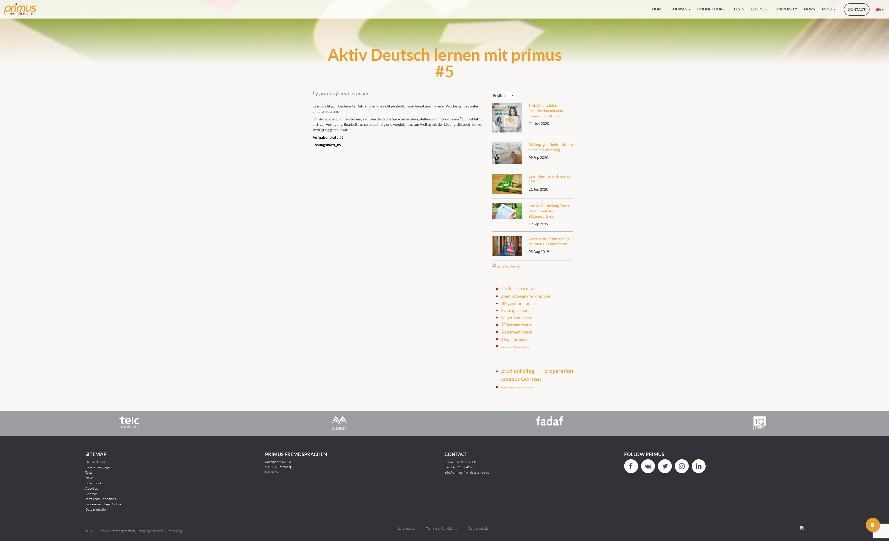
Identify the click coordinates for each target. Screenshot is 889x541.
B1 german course (516, 317)
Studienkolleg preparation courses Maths (517, 388)
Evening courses (515, 310)
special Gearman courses (526, 296)
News (809, 9)
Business (760, 9)
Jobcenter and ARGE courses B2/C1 (515, 347)
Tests (738, 9)
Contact (91, 494)
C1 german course (514, 339)
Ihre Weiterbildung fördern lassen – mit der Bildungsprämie (550, 210)
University (786, 9)
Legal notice (406, 528)
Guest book (93, 483)
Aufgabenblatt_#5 (328, 137)
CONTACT (857, 9)
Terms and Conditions (100, 499)
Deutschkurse (95, 462)
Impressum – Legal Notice (103, 504)
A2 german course (516, 324)
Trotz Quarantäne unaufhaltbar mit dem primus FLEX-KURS (546, 110)
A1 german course (516, 332)
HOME (658, 9)
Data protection (96, 509)
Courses (679, 9)
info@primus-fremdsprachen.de (466, 472)
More (827, 9)
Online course (711, 9)
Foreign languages (98, 467)
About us (91, 488)
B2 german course (519, 303)
